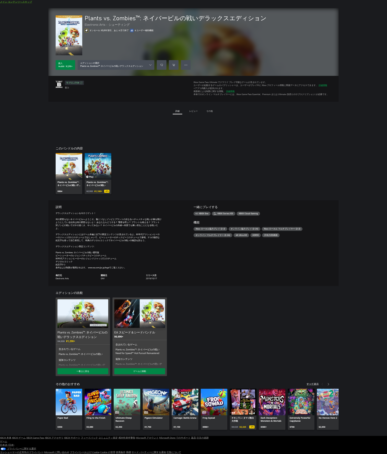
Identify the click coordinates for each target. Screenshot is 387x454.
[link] (69, 173)
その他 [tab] (209, 111)
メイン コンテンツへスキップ (16, 1)
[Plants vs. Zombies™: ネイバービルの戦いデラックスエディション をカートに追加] (174, 65)
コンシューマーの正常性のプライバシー (22, 452)
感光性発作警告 (126, 437)
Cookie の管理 (107, 452)
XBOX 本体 (5, 437)
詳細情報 (323, 85)
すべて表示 (313, 383)
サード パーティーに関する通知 (149, 452)
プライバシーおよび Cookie (84, 452)
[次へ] (328, 384)
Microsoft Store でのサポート (174, 437)
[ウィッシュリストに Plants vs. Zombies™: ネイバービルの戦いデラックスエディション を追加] (161, 65)
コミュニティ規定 (108, 437)
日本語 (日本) (7, 444)
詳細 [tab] (177, 111)
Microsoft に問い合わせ (56, 452)
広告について (174, 452)
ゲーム (3, 441)
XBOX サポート (72, 437)
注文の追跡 (203, 437)
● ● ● (185, 65)
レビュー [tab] (193, 111)
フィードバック (89, 437)
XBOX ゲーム (19, 437)
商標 (128, 452)
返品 (193, 437)
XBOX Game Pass (35, 437)
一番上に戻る (82, 371)
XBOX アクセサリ (54, 437)
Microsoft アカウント (147, 437)
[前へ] (322, 384)
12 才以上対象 (72, 83)
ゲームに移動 (139, 371)
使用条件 (120, 452)
